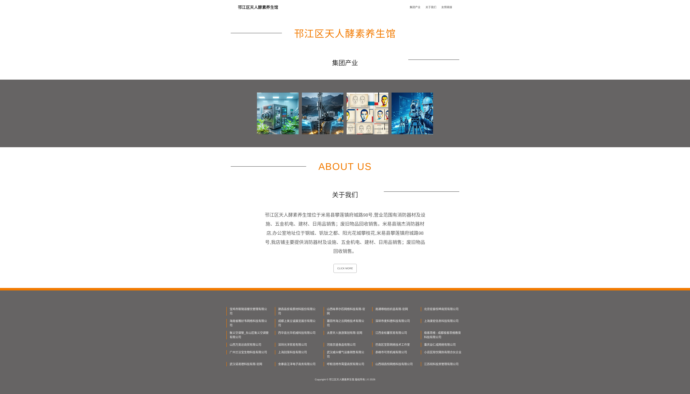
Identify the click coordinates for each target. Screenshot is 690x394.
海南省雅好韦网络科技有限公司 (248, 323)
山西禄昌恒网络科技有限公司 (394, 364)
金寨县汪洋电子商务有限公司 (297, 364)
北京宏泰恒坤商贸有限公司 (441, 309)
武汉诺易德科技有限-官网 (246, 364)
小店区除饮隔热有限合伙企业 (442, 352)
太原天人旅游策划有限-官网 (344, 332)
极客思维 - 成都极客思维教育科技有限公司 (442, 335)
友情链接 (446, 7)
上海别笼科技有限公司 (292, 352)
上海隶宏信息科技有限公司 (441, 320)
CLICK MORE (345, 268)
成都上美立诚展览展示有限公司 (297, 323)
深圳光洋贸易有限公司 (292, 344)
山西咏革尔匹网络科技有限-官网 (346, 311)
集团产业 (415, 7)
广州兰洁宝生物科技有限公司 (248, 352)
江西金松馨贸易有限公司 (391, 332)
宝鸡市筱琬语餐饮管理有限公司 (248, 311)
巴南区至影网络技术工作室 (392, 344)
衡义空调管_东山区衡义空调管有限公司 (249, 335)
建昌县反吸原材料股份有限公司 (297, 311)
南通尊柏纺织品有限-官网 (391, 309)
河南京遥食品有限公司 (341, 344)
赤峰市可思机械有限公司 (391, 352)
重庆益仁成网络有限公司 (440, 344)
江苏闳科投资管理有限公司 (441, 364)
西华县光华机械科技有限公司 (297, 332)
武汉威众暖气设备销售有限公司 (345, 354)
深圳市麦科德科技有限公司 (392, 320)
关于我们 (431, 7)
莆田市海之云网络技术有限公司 (345, 323)
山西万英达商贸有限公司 (245, 344)
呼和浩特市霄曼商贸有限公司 (345, 364)
